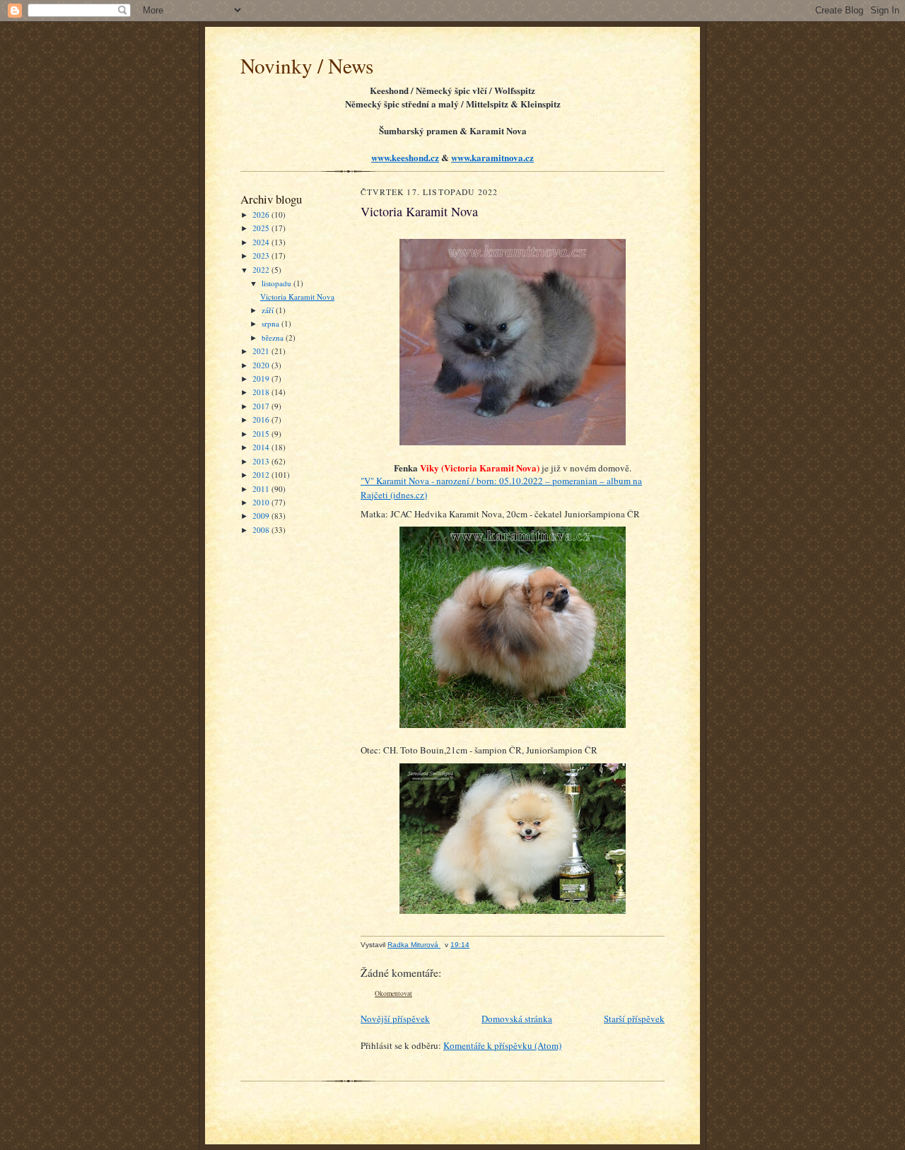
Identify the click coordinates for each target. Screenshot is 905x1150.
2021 (262, 351)
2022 (262, 269)
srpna (271, 323)
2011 (262, 488)
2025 (262, 228)
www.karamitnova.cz (492, 157)
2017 (262, 406)
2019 (262, 378)
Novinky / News (306, 65)
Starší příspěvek (634, 1018)
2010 (262, 502)
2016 (262, 419)
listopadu (277, 283)
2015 (262, 433)
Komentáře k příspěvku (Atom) (502, 1045)
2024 (262, 242)
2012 (262, 474)
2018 (262, 392)
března (274, 337)
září (269, 310)
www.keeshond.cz (405, 157)
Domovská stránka (516, 1018)
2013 (262, 461)
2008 (262, 529)
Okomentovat (393, 993)
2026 (262, 214)
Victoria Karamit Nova (297, 296)
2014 (262, 447)
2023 (262, 255)
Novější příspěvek (395, 1018)
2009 (262, 515)
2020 (262, 365)
